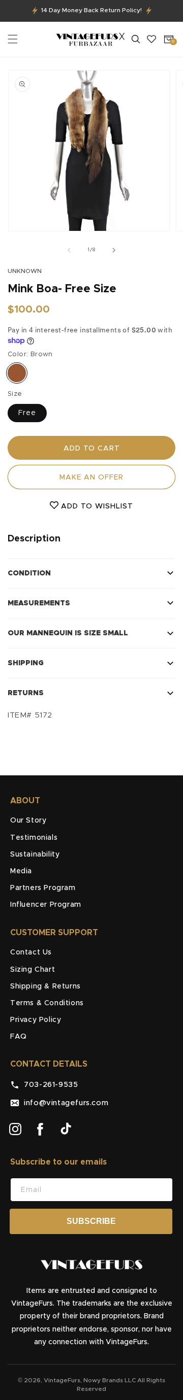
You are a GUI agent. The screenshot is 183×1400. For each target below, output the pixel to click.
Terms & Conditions (47, 1003)
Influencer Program (45, 904)
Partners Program (43, 888)
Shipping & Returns (45, 986)
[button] (13, 39)
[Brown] (17, 373)
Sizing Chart (32, 969)
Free (27, 413)
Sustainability (34, 854)
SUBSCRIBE (91, 1221)
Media (21, 871)
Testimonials (33, 837)
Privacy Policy (35, 1019)
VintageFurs (62, 1380)
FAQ (18, 1036)
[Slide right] (114, 250)
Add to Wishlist (95, 506)
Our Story (28, 820)
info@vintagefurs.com (63, 1103)
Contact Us (31, 952)
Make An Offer (91, 477)
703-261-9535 (48, 1084)
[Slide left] (69, 250)
